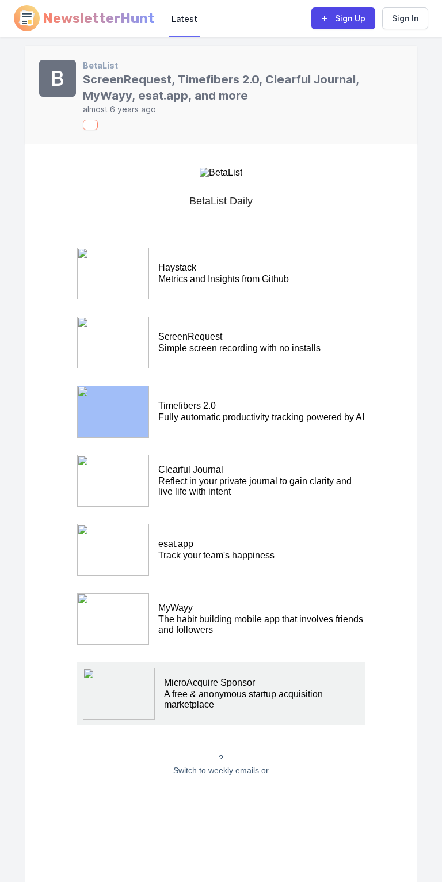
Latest (184, 19)
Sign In (405, 18)
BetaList (100, 65)
